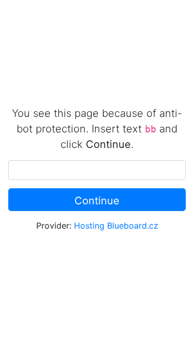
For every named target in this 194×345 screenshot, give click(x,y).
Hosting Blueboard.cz (116, 225)
